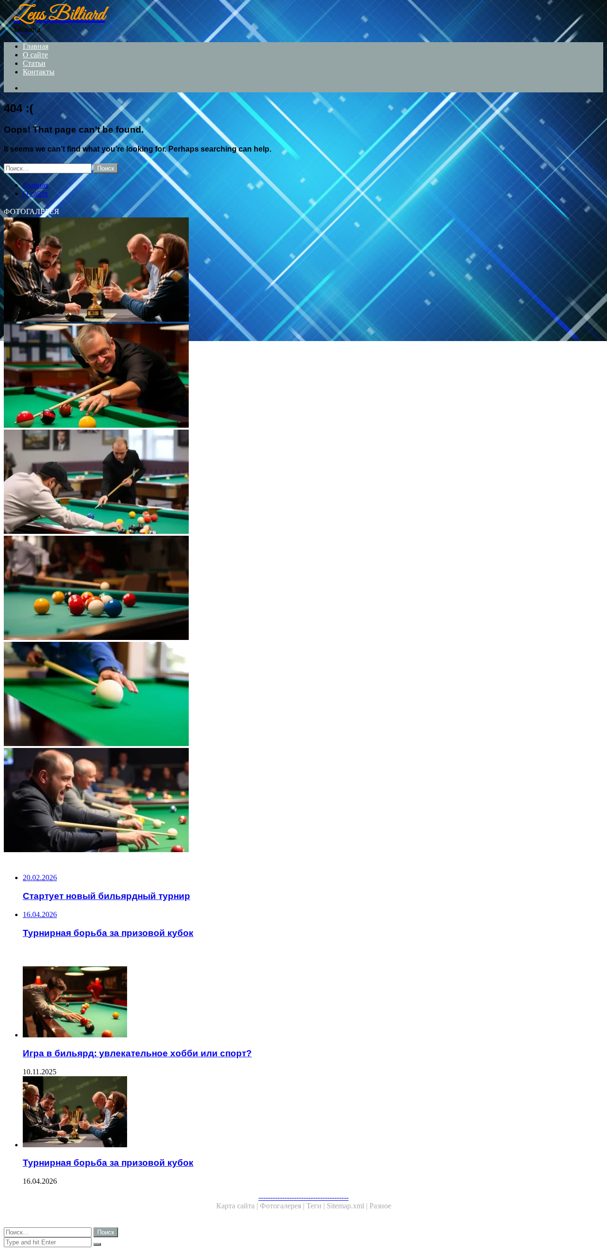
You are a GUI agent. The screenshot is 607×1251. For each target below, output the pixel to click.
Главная (35, 46)
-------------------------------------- (303, 1197)
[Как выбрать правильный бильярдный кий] (288, 695)
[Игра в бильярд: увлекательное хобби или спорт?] (298, 1002)
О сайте (35, 55)
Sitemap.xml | (348, 1206)
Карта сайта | (238, 1206)
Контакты (39, 72)
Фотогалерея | (283, 1206)
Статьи (34, 63)
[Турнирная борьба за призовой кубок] (288, 270)
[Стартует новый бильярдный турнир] (288, 483)
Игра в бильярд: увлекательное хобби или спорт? (137, 1053)
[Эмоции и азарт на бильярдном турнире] (288, 801)
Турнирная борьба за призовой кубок (108, 1163)
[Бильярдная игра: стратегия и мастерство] (288, 589)
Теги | (316, 1206)
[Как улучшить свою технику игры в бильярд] (288, 377)
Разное (380, 1206)
